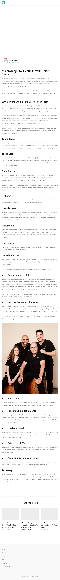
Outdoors (4, 559)
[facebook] (22, 490)
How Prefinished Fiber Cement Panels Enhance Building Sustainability (9, 525)
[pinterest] (36, 490)
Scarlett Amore (13, 60)
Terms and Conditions (7, 566)
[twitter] (26, 490)
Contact (4, 552)
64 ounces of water (46, 447)
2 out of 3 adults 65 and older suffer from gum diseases (30, 175)
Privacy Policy (5, 563)
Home (3, 549)
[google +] (29, 490)
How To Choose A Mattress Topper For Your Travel (49, 525)
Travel (3, 556)
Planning (6, 58)
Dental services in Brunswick (37, 118)
